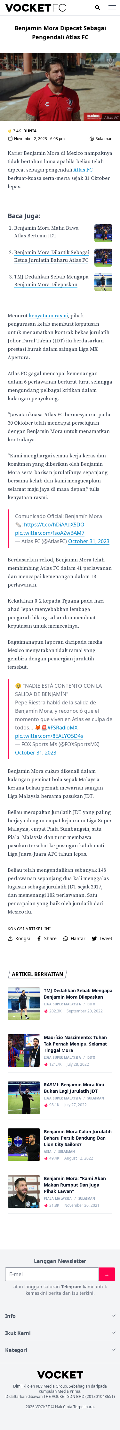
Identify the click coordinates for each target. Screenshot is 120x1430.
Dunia (29, 131)
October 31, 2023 (88, 541)
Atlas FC (82, 170)
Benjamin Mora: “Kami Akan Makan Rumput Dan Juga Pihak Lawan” (75, 1184)
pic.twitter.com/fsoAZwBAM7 (49, 532)
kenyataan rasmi (48, 316)
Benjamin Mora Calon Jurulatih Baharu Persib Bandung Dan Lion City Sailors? (78, 1137)
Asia (48, 1151)
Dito (91, 1004)
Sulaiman (104, 138)
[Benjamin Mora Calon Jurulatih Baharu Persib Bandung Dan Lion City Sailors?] (24, 1144)
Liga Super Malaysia (62, 1004)
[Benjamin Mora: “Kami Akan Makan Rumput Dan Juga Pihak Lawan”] (24, 1191)
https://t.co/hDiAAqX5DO (54, 524)
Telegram (71, 1287)
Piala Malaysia (58, 1198)
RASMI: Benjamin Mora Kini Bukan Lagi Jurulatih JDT (74, 1087)
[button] (112, 7)
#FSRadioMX (62, 727)
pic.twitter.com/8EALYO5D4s (49, 735)
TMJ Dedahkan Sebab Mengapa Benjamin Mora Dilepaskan (78, 993)
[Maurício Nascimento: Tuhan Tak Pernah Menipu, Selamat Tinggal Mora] (24, 1050)
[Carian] (98, 7)
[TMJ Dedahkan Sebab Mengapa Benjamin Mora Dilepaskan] (24, 1003)
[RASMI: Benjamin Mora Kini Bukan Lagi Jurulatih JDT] (24, 1097)
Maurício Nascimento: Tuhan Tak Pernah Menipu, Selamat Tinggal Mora (75, 1043)
